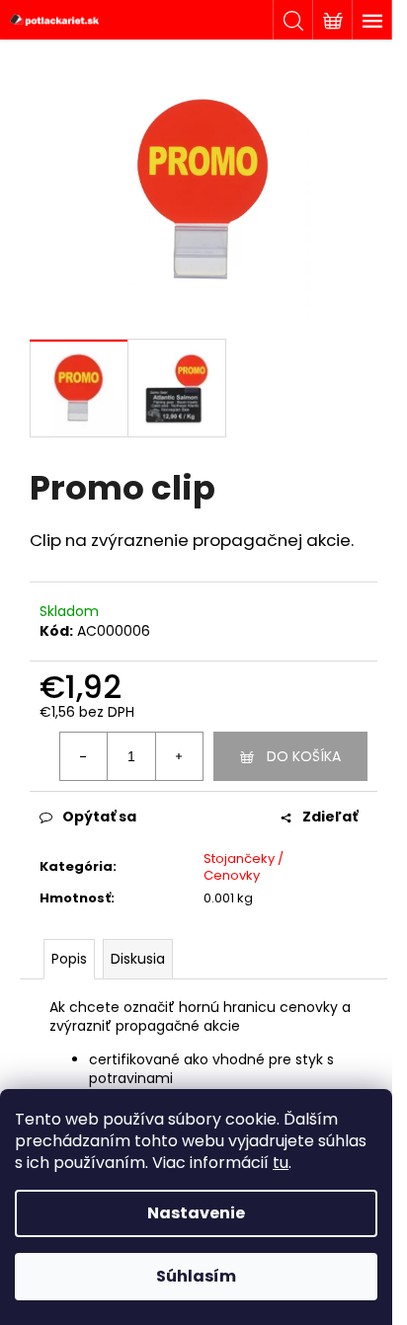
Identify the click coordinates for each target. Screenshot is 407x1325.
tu (280, 1162)
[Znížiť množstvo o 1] (84, 756)
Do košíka (304, 756)
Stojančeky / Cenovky (244, 867)
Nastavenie (196, 1213)
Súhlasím (196, 1276)
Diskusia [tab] (138, 959)
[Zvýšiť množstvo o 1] (179, 756)
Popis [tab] (69, 959)
